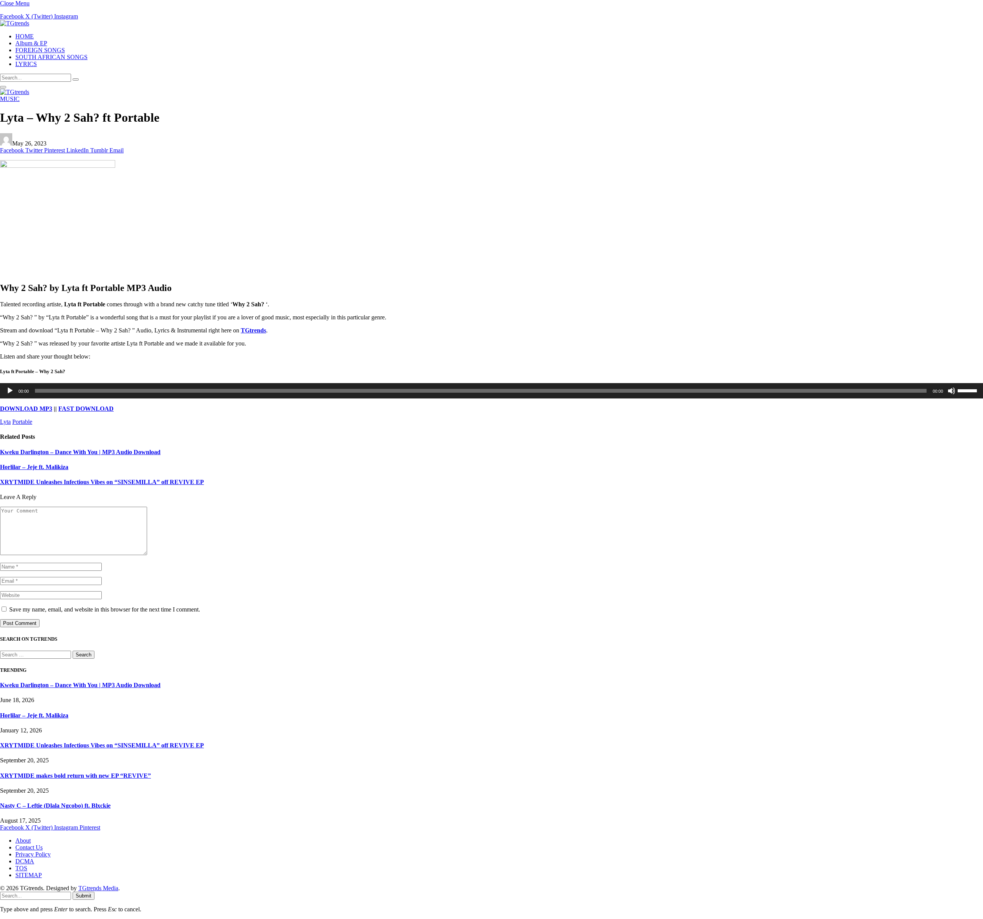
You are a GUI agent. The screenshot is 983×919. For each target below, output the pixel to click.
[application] (491, 390)
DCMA (24, 861)
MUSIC (10, 99)
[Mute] (951, 391)
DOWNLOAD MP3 (26, 408)
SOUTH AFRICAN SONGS (51, 57)
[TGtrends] (14, 23)
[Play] (10, 391)
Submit (83, 896)
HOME (24, 36)
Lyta (5, 421)
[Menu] (3, 87)
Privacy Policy (33, 854)
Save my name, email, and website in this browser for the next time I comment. (104, 609)
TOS (21, 868)
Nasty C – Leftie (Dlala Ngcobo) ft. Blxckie (55, 805)
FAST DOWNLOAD (86, 408)
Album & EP (31, 43)
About (23, 840)
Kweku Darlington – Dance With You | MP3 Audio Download (80, 452)
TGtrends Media (98, 888)
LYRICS (26, 64)
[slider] (968, 390)
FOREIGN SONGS (40, 50)
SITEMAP (28, 875)
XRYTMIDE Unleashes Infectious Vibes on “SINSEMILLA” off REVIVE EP (102, 482)
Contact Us (29, 847)
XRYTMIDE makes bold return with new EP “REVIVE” (75, 775)
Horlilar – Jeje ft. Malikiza (34, 467)
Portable (22, 421)
